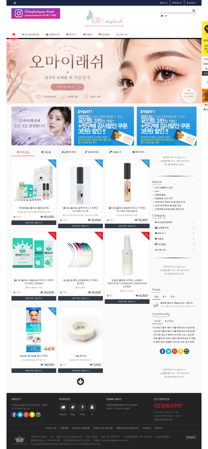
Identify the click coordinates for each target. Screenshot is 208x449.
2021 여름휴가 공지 (164, 187)
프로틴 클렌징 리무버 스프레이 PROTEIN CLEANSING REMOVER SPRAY (127, 283)
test (157, 191)
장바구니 (72, 34)
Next (57, 13)
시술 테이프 (80, 355)
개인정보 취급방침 (81, 428)
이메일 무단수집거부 (103, 428)
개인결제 (105, 34)
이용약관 (64, 428)
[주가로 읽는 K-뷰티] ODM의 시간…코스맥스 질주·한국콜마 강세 (175, 334)
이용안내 (146, 428)
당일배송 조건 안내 (164, 198)
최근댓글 (168, 321)
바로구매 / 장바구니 (33, 222)
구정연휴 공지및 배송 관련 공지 (169, 209)
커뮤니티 (122, 34)
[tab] (174, 222)
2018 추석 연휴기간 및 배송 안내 (170, 202)
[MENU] (14, 3)
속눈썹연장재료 (31, 34)
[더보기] (80, 383)
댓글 (156, 296)
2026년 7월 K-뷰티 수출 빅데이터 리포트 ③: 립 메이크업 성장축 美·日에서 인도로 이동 (175, 331)
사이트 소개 (50, 428)
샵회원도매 (54, 34)
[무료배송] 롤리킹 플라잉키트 (34, 207)
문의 (172, 296)
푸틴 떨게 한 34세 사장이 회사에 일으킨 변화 (174, 338)
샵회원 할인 (160, 194)
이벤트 (88, 34)
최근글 (157, 321)
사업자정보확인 (163, 436)
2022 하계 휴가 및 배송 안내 (168, 205)
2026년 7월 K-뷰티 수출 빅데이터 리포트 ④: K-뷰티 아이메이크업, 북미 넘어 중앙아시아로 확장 (175, 327)
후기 (164, 296)
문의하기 (159, 428)
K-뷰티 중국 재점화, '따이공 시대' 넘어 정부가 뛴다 (175, 341)
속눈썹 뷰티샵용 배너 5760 (34, 355)
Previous (204, 38)
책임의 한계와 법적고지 (128, 428)
